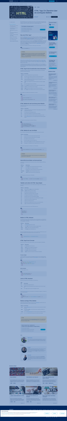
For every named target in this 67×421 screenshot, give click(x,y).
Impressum (2, 415)
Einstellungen (62, 413)
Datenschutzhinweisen (11, 413)
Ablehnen (54, 413)
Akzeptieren (6, 414)
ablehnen (27, 413)
